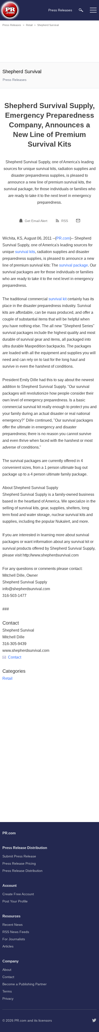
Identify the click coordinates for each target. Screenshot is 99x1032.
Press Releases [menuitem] (60, 10)
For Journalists (13, 939)
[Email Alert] (22, 220)
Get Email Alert (36, 220)
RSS (64, 220)
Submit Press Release (19, 856)
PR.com (63, 238)
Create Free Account (18, 894)
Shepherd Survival (48, 25)
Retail (29, 25)
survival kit (58, 299)
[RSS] (58, 220)
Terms (7, 991)
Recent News (12, 925)
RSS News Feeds (15, 932)
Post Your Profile (15, 901)
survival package (73, 265)
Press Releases (11, 25)
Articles (7, 946)
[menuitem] (81, 10)
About (6, 970)
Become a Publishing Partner (24, 984)
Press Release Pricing (19, 863)
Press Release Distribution (22, 871)
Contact (14, 657)
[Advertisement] (49, 45)
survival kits (25, 252)
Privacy (7, 998)
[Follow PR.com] (94, 1020)
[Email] (78, 220)
